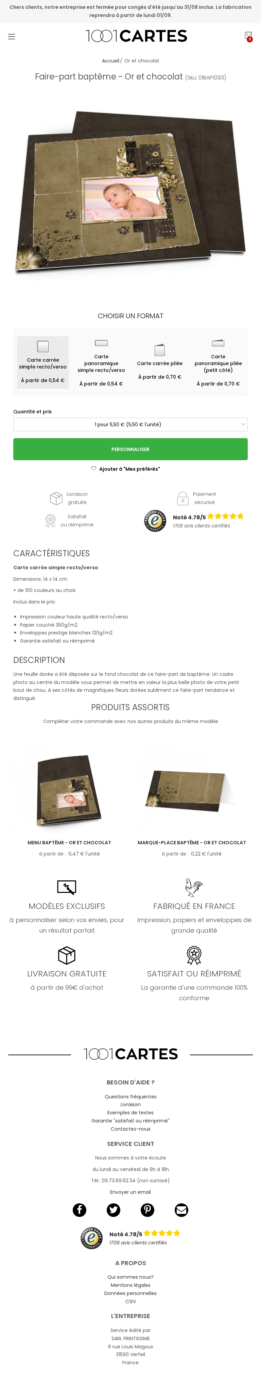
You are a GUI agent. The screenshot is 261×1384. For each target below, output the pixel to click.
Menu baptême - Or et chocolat (69, 842)
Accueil (110, 60)
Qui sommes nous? (130, 1277)
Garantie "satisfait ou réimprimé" (130, 1120)
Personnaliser (130, 449)
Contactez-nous (131, 1129)
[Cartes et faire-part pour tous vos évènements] (130, 36)
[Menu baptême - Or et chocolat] (69, 791)
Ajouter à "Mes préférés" (129, 469)
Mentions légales (131, 1285)
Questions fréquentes (131, 1096)
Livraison (131, 1104)
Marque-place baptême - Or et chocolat (192, 842)
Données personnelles (130, 1293)
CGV (130, 1301)
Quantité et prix (32, 411)
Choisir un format (130, 316)
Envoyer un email (130, 1192)
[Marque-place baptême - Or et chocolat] (192, 791)
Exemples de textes (130, 1112)
